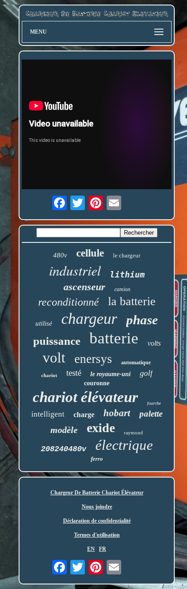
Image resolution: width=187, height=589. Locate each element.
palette (150, 413)
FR (102, 549)
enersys (93, 359)
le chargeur (126, 255)
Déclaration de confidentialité (97, 521)
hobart (116, 413)
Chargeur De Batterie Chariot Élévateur (96, 492)
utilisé (43, 323)
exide (101, 428)
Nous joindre (97, 506)
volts (154, 343)
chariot (49, 375)
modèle (64, 430)
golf (146, 373)
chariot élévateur (85, 397)
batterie (113, 338)
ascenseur (84, 286)
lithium (127, 274)
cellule (90, 253)
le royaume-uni (110, 374)
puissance (56, 341)
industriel (75, 270)
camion (122, 289)
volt (54, 357)
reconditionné (68, 302)
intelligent (47, 414)
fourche (154, 403)
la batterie (132, 301)
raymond (133, 432)
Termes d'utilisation (97, 535)
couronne (96, 383)
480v (60, 255)
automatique (136, 362)
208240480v (63, 449)
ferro (97, 458)
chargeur (89, 318)
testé (73, 373)
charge (84, 414)
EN (91, 549)
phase (142, 319)
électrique (124, 445)
